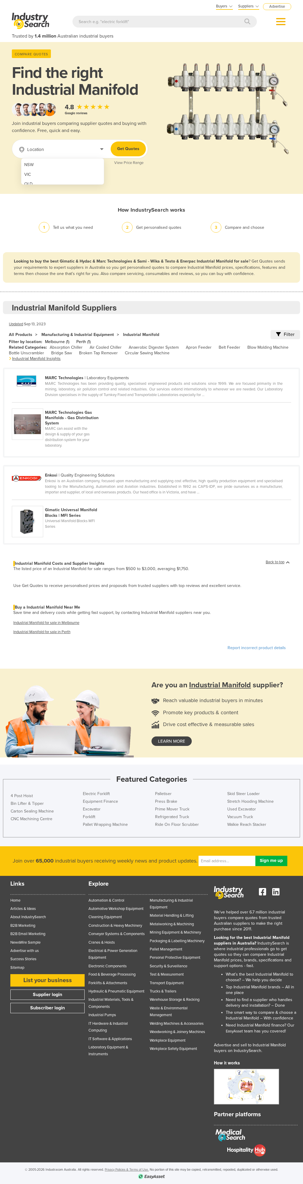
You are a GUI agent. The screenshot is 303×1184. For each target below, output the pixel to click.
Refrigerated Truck (172, 816)
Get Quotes (128, 148)
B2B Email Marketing (27, 934)
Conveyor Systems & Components (116, 934)
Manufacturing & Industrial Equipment (77, 334)
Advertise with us (24, 950)
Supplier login (47, 995)
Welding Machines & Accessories (177, 1023)
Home (15, 900)
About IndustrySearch (28, 917)
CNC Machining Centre (31, 818)
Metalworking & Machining (172, 924)
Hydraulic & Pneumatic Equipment (116, 991)
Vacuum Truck (240, 816)
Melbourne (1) (57, 341)
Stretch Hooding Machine (250, 801)
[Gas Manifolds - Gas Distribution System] (58, 405)
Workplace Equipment (168, 1040)
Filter (289, 334)
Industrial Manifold (141, 334)
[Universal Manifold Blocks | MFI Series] (58, 502)
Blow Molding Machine (268, 347)
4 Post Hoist (22, 795)
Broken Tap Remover (98, 352)
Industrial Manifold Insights (36, 358)
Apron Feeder (199, 347)
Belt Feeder (229, 347)
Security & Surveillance (168, 966)
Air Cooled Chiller (106, 347)
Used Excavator (241, 809)
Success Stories (23, 959)
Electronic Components (107, 966)
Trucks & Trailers (163, 991)
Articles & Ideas (23, 908)
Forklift (89, 816)
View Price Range (129, 162)
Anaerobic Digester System (154, 347)
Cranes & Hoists (101, 942)
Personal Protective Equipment (175, 957)
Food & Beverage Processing (112, 974)
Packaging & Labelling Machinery (177, 941)
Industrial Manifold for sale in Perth (41, 632)
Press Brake (166, 801)
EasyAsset (234, 1031)
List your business (47, 980)
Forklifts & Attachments (107, 983)
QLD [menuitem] (28, 183)
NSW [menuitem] (29, 164)
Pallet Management (166, 949)
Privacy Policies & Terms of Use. (127, 1170)
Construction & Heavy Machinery (115, 925)
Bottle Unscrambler (26, 352)
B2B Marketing (22, 925)
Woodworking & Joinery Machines (177, 1031)
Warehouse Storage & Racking (174, 999)
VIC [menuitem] (27, 174)
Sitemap (17, 967)
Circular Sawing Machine (147, 352)
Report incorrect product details (257, 647)
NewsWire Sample (25, 942)
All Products (20, 334)
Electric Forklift (96, 793)
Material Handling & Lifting (172, 915)
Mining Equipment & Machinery (175, 932)
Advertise (277, 6)
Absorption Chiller (66, 347)
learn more (171, 741)
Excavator (92, 809)
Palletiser (163, 793)
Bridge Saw (61, 352)
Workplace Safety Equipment (173, 1048)
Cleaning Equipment (105, 917)
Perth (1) (83, 341)
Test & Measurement (167, 974)
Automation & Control (106, 900)
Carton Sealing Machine (32, 811)
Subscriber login (47, 1008)
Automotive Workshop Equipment (116, 908)
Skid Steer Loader (243, 793)
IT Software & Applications (110, 1039)
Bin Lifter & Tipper (27, 803)
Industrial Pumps (102, 1015)
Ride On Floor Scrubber (177, 824)
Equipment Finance (100, 801)
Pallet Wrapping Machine (105, 824)
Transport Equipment (167, 983)
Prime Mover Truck (172, 809)
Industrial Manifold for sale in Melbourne (46, 622)
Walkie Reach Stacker (246, 824)
